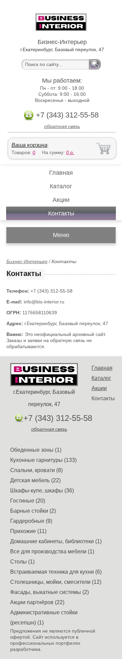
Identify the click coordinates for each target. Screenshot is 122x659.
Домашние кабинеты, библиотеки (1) (56, 541)
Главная (61, 172)
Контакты (61, 213)
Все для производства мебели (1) (52, 551)
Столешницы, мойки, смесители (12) (55, 582)
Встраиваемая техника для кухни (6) (56, 572)
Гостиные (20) (27, 501)
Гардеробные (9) (31, 521)
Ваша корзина (29, 145)
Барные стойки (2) (33, 511)
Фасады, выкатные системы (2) (49, 592)
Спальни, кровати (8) (36, 470)
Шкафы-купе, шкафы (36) (42, 490)
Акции (61, 199)
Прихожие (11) (28, 531)
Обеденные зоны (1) (35, 450)
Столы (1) (22, 562)
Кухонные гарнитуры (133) (43, 460)
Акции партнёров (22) (37, 602)
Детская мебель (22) (35, 480)
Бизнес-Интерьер (26, 261)
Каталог (61, 186)
